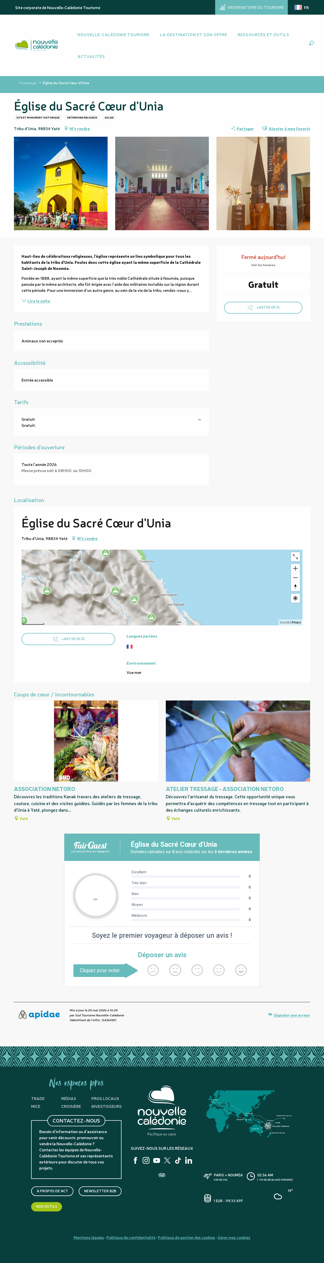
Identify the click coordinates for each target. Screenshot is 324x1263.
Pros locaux (105, 1098)
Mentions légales (89, 1237)
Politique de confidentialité (131, 1237)
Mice (35, 1106)
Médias (68, 1098)
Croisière (71, 1106)
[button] (311, 43)
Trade (38, 1098)
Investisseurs (106, 1106)
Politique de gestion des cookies (186, 1237)
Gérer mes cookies (234, 1237)
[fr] (302, 7)
